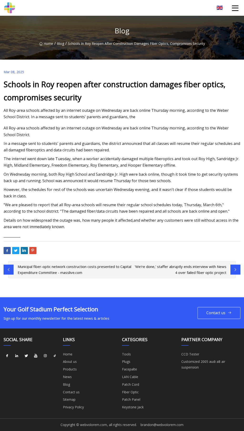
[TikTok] (54, 355)
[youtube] (35, 355)
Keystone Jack (133, 407)
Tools (126, 354)
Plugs (126, 361)
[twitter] (26, 355)
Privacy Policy (73, 407)
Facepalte (129, 369)
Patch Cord (130, 384)
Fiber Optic (130, 392)
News (67, 377)
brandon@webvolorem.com (162, 424)
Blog (60, 43)
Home (48, 43)
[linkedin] (16, 355)
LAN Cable (130, 377)
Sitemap (69, 399)
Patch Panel (131, 399)
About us (70, 361)
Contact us (215, 312)
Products (70, 369)
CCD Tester (190, 354)
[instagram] (45, 355)
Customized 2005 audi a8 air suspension (203, 364)
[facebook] (7, 355)
